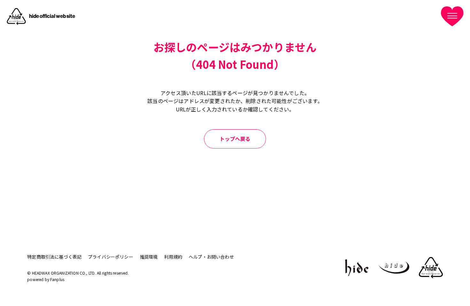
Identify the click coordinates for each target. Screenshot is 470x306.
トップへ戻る (235, 138)
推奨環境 (149, 257)
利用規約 (173, 257)
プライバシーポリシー (110, 257)
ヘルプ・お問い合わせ (211, 257)
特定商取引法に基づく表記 (54, 257)
